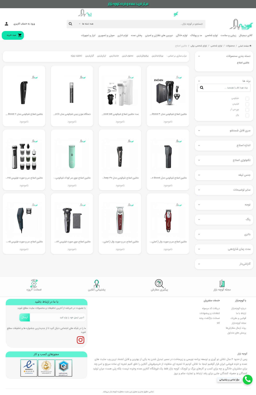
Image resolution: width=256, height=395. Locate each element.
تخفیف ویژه (76, 56)
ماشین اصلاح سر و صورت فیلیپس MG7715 (23, 178)
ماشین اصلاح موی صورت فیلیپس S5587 (71, 242)
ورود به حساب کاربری (24, 24)
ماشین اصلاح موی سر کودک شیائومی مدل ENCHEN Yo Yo (63, 178)
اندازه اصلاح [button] (243, 145)
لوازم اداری (123, 35)
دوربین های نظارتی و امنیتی (159, 35)
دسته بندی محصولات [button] (238, 56)
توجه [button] (247, 204)
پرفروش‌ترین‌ (142, 56)
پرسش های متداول (236, 333)
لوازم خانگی (181, 35)
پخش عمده (136, 35)
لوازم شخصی (211, 35)
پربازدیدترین (157, 56)
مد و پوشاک (196, 35)
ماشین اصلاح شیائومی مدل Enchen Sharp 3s (117, 178)
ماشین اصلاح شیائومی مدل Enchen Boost (166, 178)
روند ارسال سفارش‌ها (236, 328)
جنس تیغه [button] (244, 175)
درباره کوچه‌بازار (238, 308)
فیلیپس (235, 103)
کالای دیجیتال (245, 35)
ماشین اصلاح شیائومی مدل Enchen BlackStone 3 (162, 114)
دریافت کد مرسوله (211, 308)
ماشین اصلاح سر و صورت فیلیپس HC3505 (22, 242)
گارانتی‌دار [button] (245, 264)
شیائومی (235, 98)
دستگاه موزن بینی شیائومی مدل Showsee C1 (69, 114)
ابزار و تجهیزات (88, 35)
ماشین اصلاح (181, 46)
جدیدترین (114, 56)
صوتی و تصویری (106, 35)
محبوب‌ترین (127, 56)
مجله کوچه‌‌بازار (239, 323)
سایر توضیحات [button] (241, 190)
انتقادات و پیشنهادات (210, 313)
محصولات (230, 46)
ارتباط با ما (241, 313)
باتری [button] (247, 234)
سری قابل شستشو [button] (240, 130)
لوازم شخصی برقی (199, 46)
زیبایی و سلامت (228, 35)
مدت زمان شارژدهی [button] (239, 249)
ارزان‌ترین (101, 56)
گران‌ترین (90, 56)
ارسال (24, 317)
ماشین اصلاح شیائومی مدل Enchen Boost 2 (21, 114)
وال (237, 115)
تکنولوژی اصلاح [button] (241, 160)
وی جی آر (234, 109)
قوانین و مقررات (238, 318)
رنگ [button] (248, 219)
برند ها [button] (246, 81)
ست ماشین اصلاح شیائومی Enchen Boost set (116, 114)
